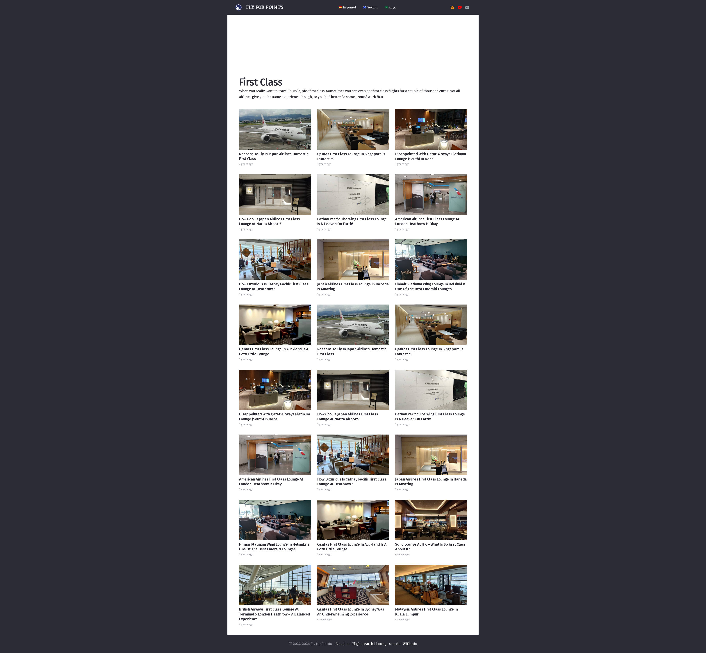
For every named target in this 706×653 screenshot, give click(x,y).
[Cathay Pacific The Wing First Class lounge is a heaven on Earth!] (353, 194)
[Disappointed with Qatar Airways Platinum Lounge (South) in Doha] (431, 129)
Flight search (362, 644)
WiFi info (410, 644)
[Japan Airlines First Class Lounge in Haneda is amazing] (353, 259)
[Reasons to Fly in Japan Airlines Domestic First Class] (275, 129)
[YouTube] (459, 7)
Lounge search (388, 644)
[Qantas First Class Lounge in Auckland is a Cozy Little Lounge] (275, 325)
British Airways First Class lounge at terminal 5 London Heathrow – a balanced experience (274, 614)
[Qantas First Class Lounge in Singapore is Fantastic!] (353, 129)
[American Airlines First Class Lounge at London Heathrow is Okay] (431, 194)
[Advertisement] (353, 42)
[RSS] (452, 7)
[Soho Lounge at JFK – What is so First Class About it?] (431, 520)
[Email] (467, 7)
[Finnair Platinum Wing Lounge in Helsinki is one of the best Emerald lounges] (431, 259)
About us (342, 644)
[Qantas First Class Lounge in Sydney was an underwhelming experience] (353, 585)
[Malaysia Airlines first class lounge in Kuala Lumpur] (431, 585)
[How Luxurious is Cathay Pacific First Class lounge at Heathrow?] (275, 259)
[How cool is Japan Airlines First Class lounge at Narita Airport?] (275, 194)
